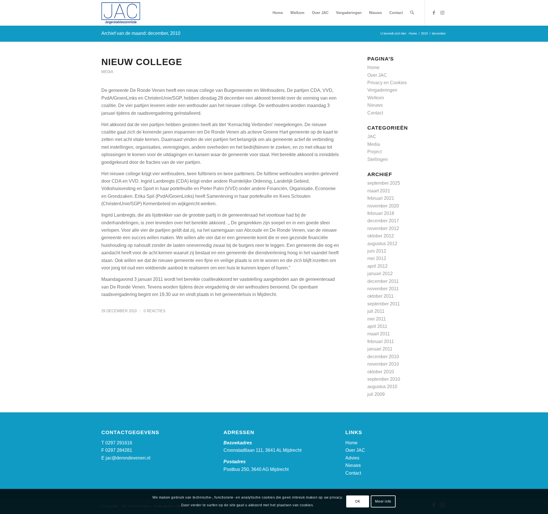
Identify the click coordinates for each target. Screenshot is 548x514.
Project (374, 151)
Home (373, 67)
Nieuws (375, 105)
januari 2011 (379, 348)
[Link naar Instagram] (442, 12)
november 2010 (383, 364)
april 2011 (377, 326)
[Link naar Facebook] (434, 12)
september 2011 (383, 303)
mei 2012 (376, 258)
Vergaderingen (382, 90)
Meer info (383, 501)
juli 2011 (375, 311)
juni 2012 (376, 251)
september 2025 (383, 183)
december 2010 (383, 356)
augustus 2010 (382, 386)
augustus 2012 (382, 243)
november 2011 (383, 288)
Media (107, 72)
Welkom (375, 97)
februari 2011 (380, 341)
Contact (375, 112)
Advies (352, 457)
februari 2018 (380, 213)
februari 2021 (380, 198)
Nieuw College (141, 62)
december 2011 (383, 281)
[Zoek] (412, 13)
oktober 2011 (380, 296)
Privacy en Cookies (387, 82)
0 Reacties (155, 311)
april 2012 (377, 266)
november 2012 (383, 228)
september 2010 (383, 379)
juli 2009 (376, 394)
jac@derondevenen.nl (128, 457)
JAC (371, 136)
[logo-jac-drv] (120, 13)
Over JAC (377, 75)
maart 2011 (378, 333)
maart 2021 (378, 190)
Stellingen (377, 159)
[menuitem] (278, 13)
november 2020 (383, 205)
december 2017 (383, 220)
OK (357, 501)
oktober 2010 (380, 371)
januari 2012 (380, 273)
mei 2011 (376, 319)
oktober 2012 (380, 235)
